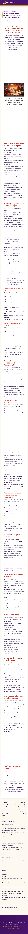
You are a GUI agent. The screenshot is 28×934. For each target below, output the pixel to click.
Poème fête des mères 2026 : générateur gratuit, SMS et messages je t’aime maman (20, 808)
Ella (4, 20)
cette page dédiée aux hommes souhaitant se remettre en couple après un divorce (13, 568)
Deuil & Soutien (16, 928)
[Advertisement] (14, 67)
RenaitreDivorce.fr (15, 284)
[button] (25, 2)
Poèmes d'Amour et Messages (9, 11)
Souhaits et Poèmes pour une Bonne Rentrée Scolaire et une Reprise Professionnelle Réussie (6, 809)
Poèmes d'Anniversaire (8, 926)
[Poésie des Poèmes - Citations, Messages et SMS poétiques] (9, 3)
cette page (20, 691)
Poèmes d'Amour (17, 926)
